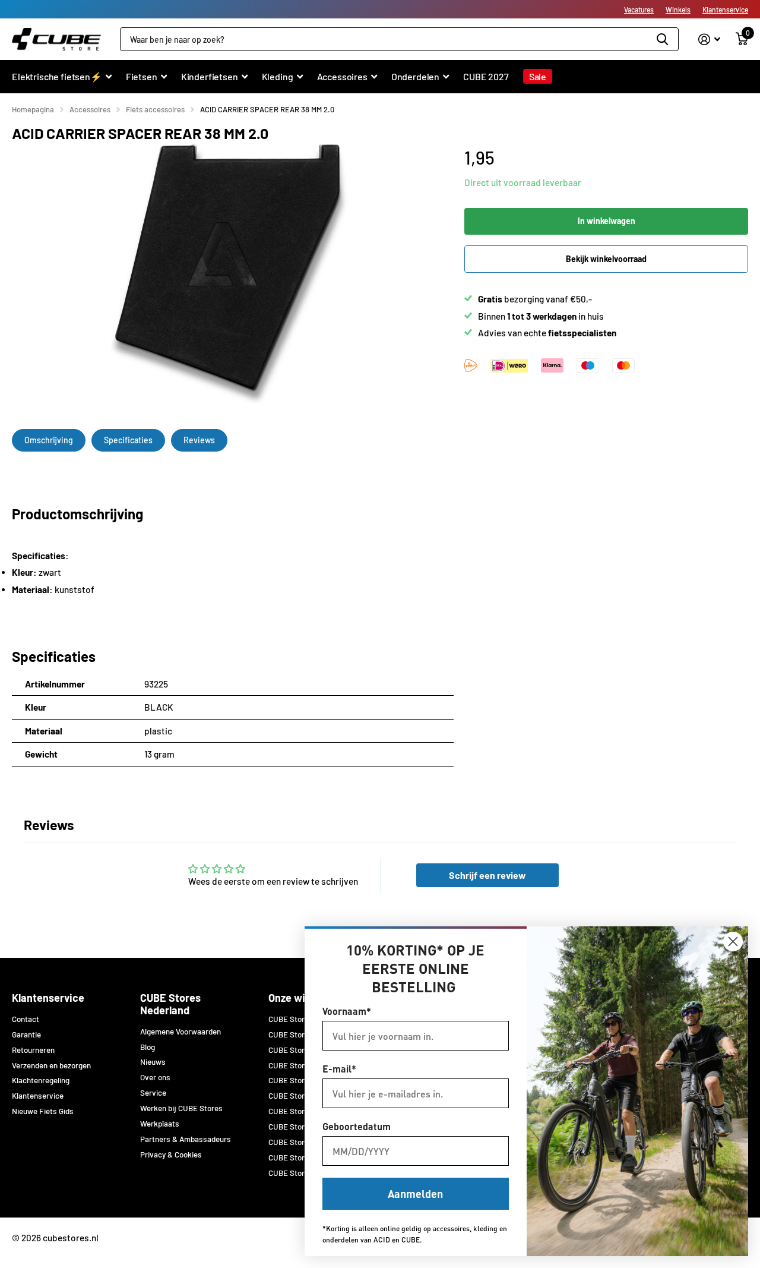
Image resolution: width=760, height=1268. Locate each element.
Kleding (277, 76)
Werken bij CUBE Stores (181, 1108)
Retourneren (33, 1050)
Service (153, 1092)
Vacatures (639, 9)
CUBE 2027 (486, 76)
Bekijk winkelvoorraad (606, 259)
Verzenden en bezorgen (51, 1065)
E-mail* (339, 1068)
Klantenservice (725, 9)
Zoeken (662, 39)
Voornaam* (346, 1011)
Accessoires (342, 76)
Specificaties (128, 440)
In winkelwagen (606, 221)
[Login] (709, 39)
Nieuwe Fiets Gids (43, 1111)
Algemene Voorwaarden (180, 1031)
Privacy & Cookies (171, 1154)
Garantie (26, 1034)
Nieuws (153, 1062)
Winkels (678, 9)
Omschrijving (48, 440)
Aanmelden (415, 1193)
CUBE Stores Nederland (170, 1004)
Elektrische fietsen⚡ (57, 76)
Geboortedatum (356, 1126)
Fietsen (141, 76)
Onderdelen (415, 76)
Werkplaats (159, 1123)
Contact (25, 1019)
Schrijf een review (487, 875)
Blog (147, 1047)
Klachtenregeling (40, 1080)
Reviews (199, 440)
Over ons (155, 1077)
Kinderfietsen (209, 76)
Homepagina (33, 109)
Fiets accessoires (155, 109)
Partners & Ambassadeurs (185, 1139)
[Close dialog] (733, 941)
